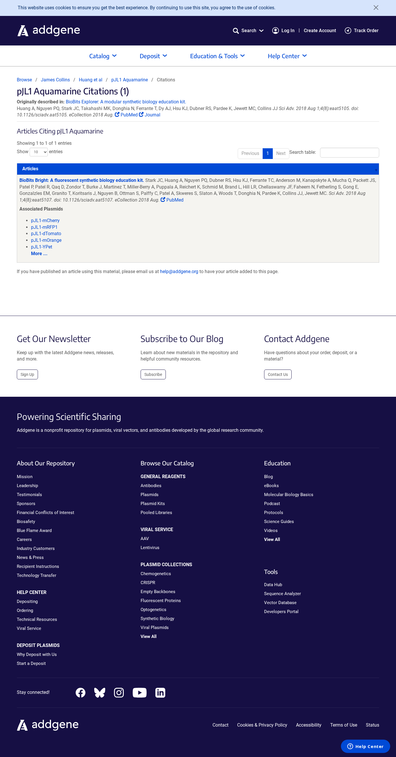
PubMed (129, 115)
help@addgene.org (179, 271)
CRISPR (148, 582)
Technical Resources (37, 619)
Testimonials (29, 494)
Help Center (284, 55)
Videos (271, 530)
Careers (24, 539)
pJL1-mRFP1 (44, 227)
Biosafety (26, 521)
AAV (145, 538)
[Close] (374, 7)
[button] (248, 31)
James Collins (55, 80)
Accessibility (308, 725)
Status (372, 725)
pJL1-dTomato (46, 233)
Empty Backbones (158, 591)
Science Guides (279, 521)
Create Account (320, 30)
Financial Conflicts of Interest (45, 512)
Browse (24, 80)
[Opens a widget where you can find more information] (365, 747)
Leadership (27, 485)
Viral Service (29, 628)
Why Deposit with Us (37, 654)
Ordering (25, 610)
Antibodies (151, 485)
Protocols (273, 512)
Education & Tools (214, 55)
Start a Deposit (31, 663)
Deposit (150, 55)
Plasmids (150, 494)
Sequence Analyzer (282, 593)
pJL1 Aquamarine (129, 80)
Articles (30, 168)
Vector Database (280, 602)
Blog (268, 476)
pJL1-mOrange (46, 240)
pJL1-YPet (41, 247)
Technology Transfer (36, 575)
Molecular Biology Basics (288, 494)
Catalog (99, 55)
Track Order (366, 30)
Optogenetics (153, 609)
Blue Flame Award (34, 530)
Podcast (272, 503)
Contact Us (278, 374)
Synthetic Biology (157, 618)
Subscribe (153, 374)
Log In (288, 30)
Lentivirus (150, 547)
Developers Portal (281, 611)
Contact (220, 725)
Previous (250, 153)
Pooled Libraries (156, 512)
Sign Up (27, 374)
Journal (151, 115)
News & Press (30, 557)
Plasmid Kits (153, 503)
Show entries (40, 151)
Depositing (27, 601)
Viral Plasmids (155, 627)
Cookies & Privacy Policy (262, 725)
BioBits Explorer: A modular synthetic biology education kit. (126, 102)
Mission (24, 476)
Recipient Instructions (38, 566)
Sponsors (26, 503)
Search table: (302, 152)
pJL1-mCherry (45, 220)
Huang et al (91, 80)
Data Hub (273, 584)
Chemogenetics (156, 573)
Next (281, 153)
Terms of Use (343, 725)
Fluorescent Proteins (161, 600)
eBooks (271, 485)
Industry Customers (36, 548)
